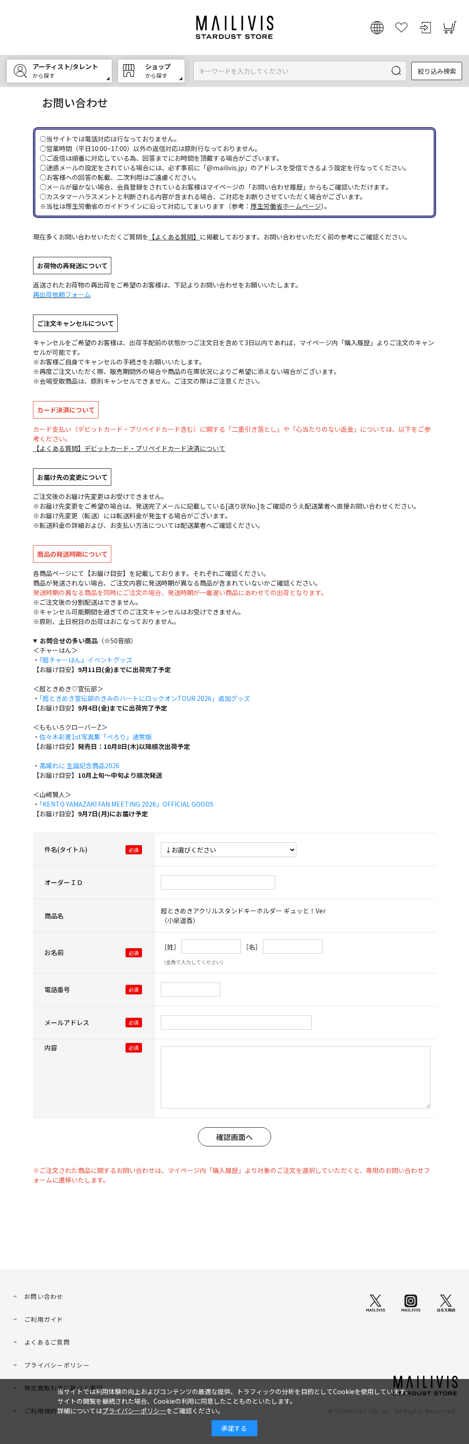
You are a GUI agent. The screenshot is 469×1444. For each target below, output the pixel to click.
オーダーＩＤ (63, 882)
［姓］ (170, 946)
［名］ (252, 946)
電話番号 (57, 989)
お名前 (54, 952)
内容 (50, 1047)
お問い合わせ (44, 1296)
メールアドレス (66, 1022)
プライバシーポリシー (57, 1365)
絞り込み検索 (437, 71)
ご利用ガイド (44, 1319)
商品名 (54, 915)
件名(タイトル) (65, 849)
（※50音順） (88, 640)
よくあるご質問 (47, 1342)
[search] (397, 71)
